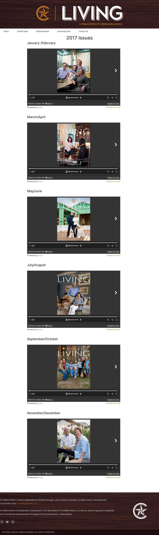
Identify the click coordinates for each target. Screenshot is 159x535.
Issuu (40, 107)
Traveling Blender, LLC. (27, 503)
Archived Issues (42, 31)
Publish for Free (113, 107)
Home (6, 31)
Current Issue (22, 31)
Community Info (64, 31)
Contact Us (83, 31)
